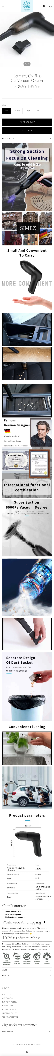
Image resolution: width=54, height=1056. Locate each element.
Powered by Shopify (33, 1044)
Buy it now (27, 130)
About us (6, 994)
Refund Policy (9, 1009)
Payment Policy (9, 1002)
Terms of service (10, 1017)
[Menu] (3, 6)
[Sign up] (49, 1031)
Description (8, 139)
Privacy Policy (9, 1006)
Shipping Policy (9, 1013)
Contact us (7, 998)
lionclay (22, 1044)
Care (4, 970)
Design (5, 975)
